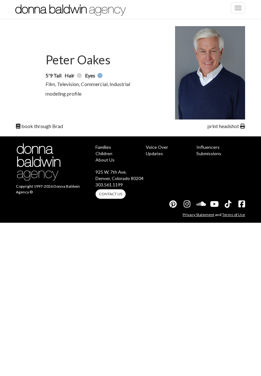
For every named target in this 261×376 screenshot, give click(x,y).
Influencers (208, 147)
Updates (154, 153)
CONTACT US (110, 194)
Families (103, 147)
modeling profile (63, 93)
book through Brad (41, 126)
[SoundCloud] (200, 204)
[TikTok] (227, 204)
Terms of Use (233, 214)
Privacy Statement (198, 214)
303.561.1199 (109, 184)
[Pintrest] (173, 204)
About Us (105, 160)
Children (103, 153)
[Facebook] (241, 204)
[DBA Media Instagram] (186, 204)
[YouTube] (214, 204)
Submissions (208, 153)
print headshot (224, 126)
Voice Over (157, 147)
